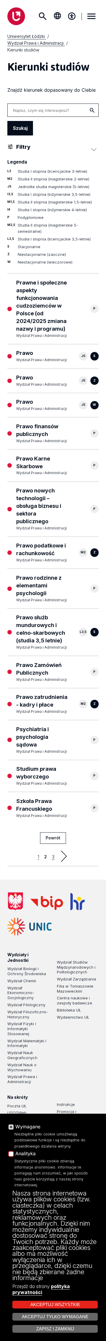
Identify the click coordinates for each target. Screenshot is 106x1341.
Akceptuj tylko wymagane (55, 1316)
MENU (91, 16)
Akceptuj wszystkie (55, 1304)
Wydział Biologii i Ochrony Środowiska (26, 971)
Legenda (17, 162)
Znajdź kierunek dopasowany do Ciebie (51, 90)
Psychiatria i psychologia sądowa (32, 737)
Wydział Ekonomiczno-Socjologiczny (20, 992)
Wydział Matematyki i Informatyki (26, 1043)
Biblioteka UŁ (69, 1010)
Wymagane (27, 1127)
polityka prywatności (41, 1289)
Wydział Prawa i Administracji (22, 1079)
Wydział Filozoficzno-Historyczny (27, 1014)
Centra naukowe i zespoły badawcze (74, 1000)
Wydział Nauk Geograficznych (22, 1055)
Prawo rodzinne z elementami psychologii (39, 585)
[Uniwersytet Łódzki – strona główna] (16, 16)
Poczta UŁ (16, 1106)
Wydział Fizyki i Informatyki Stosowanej (21, 1028)
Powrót (53, 837)
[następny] (63, 856)
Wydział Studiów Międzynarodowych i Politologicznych (76, 967)
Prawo (24, 353)
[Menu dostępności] (72, 16)
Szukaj (42, 16)
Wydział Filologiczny (26, 1004)
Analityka (25, 1153)
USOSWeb (16, 1112)
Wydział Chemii (21, 980)
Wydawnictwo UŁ (73, 1017)
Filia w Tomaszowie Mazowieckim (75, 988)
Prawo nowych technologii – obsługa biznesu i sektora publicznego (38, 505)
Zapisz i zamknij (55, 1329)
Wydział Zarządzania (76, 979)
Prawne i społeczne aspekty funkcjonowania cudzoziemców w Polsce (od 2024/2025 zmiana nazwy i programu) (41, 305)
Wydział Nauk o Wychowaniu (22, 1067)
